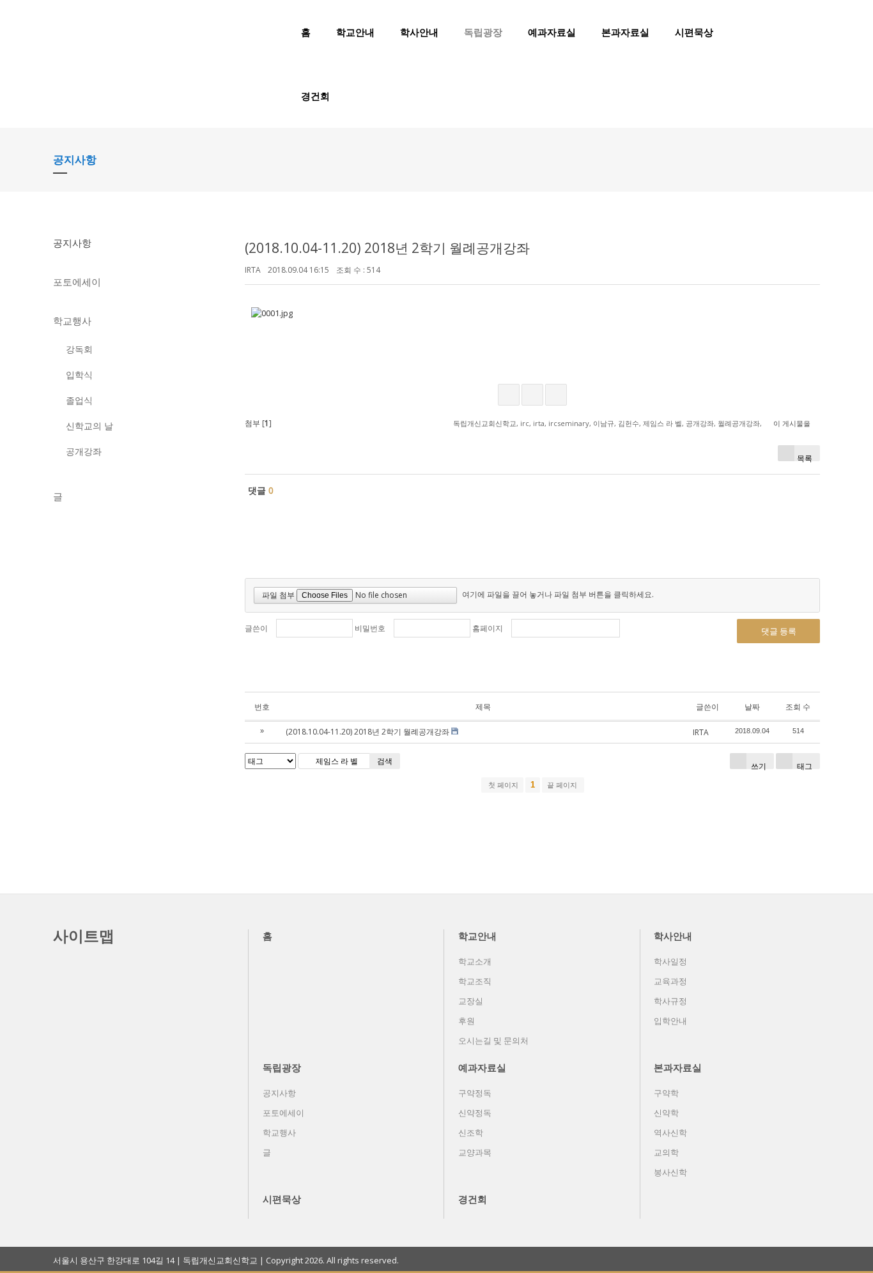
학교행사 (72, 320)
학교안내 (355, 32)
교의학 (666, 1152)
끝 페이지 (563, 785)
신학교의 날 (89, 426)
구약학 (666, 1093)
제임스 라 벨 (662, 423)
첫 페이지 (502, 785)
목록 (804, 457)
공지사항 (72, 242)
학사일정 (670, 961)
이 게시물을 (791, 423)
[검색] (791, 32)
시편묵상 (694, 32)
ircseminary (568, 423)
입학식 (79, 375)
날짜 (752, 706)
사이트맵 (83, 935)
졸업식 (79, 400)
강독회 (79, 349)
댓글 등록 (778, 631)
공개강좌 (84, 451)
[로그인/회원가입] (813, 32)
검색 (384, 761)
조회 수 (797, 706)
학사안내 (419, 32)
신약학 (666, 1112)
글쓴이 (256, 628)
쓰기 (757, 765)
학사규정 (670, 1001)
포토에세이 (77, 281)
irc (524, 423)
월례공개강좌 (739, 423)
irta (539, 423)
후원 (466, 1020)
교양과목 (474, 1152)
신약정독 (474, 1112)
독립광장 (483, 32)
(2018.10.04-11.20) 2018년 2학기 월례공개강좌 (387, 248)
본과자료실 (625, 32)
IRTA (253, 269)
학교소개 (474, 961)
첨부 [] (258, 423)
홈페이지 (487, 628)
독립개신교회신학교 (484, 423)
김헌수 (628, 423)
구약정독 (474, 1093)
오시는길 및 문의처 (493, 1040)
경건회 (315, 95)
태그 (803, 765)
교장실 (470, 1001)
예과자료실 (552, 32)
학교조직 (474, 981)
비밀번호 (370, 628)
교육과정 (670, 981)
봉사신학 (670, 1172)
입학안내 (670, 1020)
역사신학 (670, 1132)
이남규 (603, 423)
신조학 (470, 1132)
